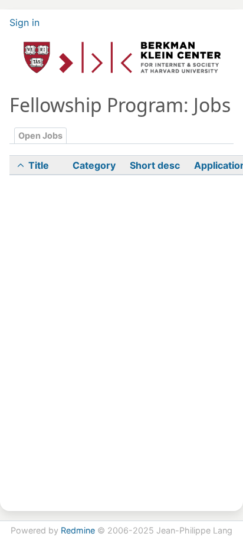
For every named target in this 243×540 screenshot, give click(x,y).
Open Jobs (40, 135)
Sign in (24, 22)
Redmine (78, 530)
